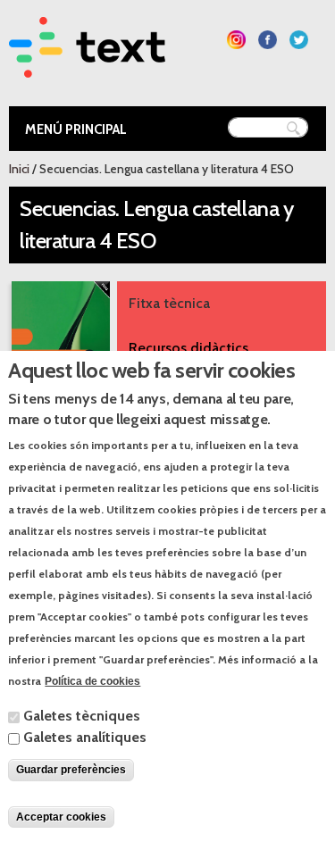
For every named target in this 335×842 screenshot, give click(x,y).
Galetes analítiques (85, 737)
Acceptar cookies (61, 817)
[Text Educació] (87, 66)
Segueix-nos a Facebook (267, 39)
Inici (19, 169)
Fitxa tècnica (169, 303)
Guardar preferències (71, 769)
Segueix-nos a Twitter (298, 39)
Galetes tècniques (81, 715)
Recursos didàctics (188, 347)
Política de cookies (92, 681)
